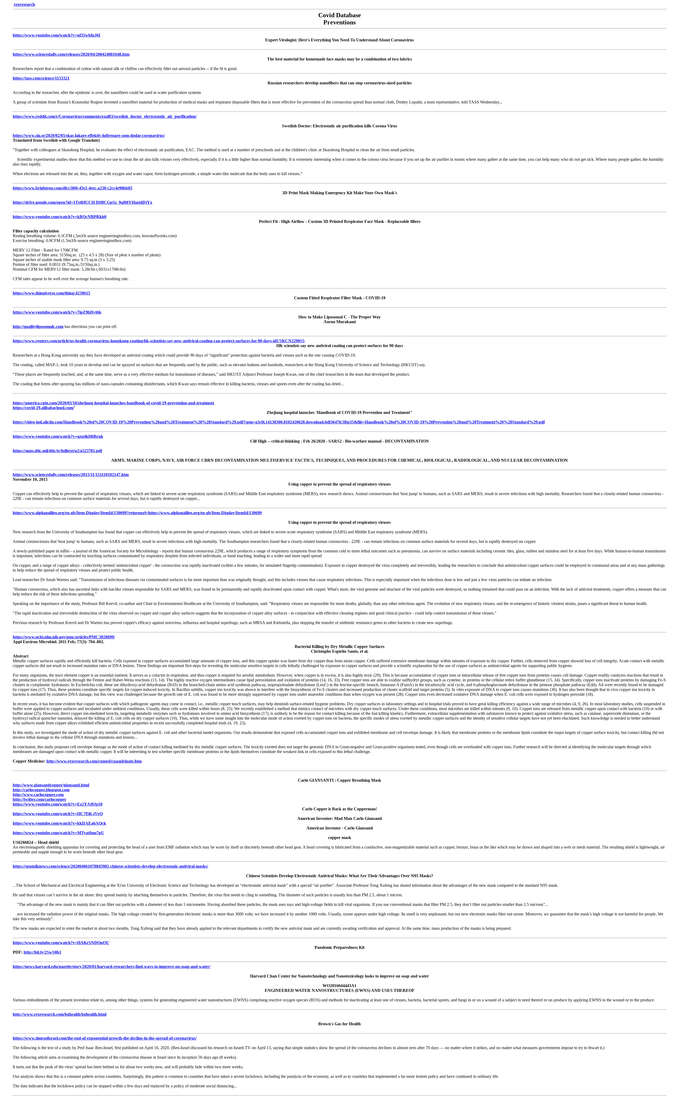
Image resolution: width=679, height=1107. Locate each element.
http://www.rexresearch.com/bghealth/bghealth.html (59, 1014)
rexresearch (24, 4)
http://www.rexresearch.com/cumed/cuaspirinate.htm (94, 761)
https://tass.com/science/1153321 (41, 78)
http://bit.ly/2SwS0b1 (42, 952)
